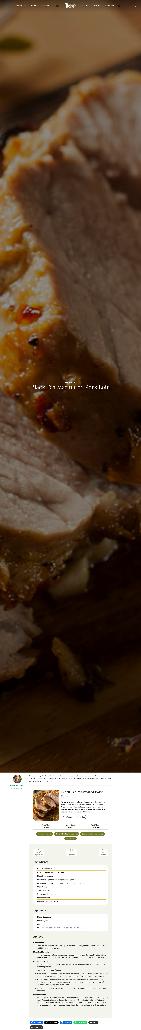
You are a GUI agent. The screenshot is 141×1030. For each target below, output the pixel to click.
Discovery (21, 6)
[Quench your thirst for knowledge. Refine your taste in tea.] (70, 5)
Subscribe (109, 6)
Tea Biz (85, 6)
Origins (34, 6)
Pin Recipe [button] (81, 817)
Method (103, 854)
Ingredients (39, 854)
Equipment (71, 854)
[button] (104, 869)
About (97, 6)
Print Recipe (67, 817)
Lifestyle (47, 6)
